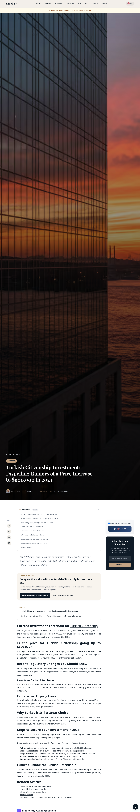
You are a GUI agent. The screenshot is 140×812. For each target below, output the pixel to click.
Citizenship (48, 3)
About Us (95, 3)
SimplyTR (11, 3)
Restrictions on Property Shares (33, 531)
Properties (58, 3)
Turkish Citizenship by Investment (34, 595)
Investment (70, 3)
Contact (104, 3)
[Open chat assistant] (135, 807)
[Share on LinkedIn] (9, 537)
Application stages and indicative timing (64, 611)
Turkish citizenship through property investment (64, 616)
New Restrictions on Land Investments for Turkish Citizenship (46, 797)
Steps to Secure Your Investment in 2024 (35, 539)
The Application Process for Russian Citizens (66, 743)
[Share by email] (9, 543)
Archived (11, 461)
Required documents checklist (31, 616)
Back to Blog (14, 454)
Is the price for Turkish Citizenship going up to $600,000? (40, 518)
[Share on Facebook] (9, 526)
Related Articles (26, 547)
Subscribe (119, 565)
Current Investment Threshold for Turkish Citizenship (39, 514)
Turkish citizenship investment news (35, 786)
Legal (79, 3)
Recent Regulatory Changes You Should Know (37, 523)
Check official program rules (63, 595)
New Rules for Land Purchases (32, 527)
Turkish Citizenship (84, 626)
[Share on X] (9, 532)
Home (38, 3)
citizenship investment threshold (34, 789)
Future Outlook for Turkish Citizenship (34, 543)
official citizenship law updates (33, 792)
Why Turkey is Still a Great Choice (32, 535)
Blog (86, 3)
